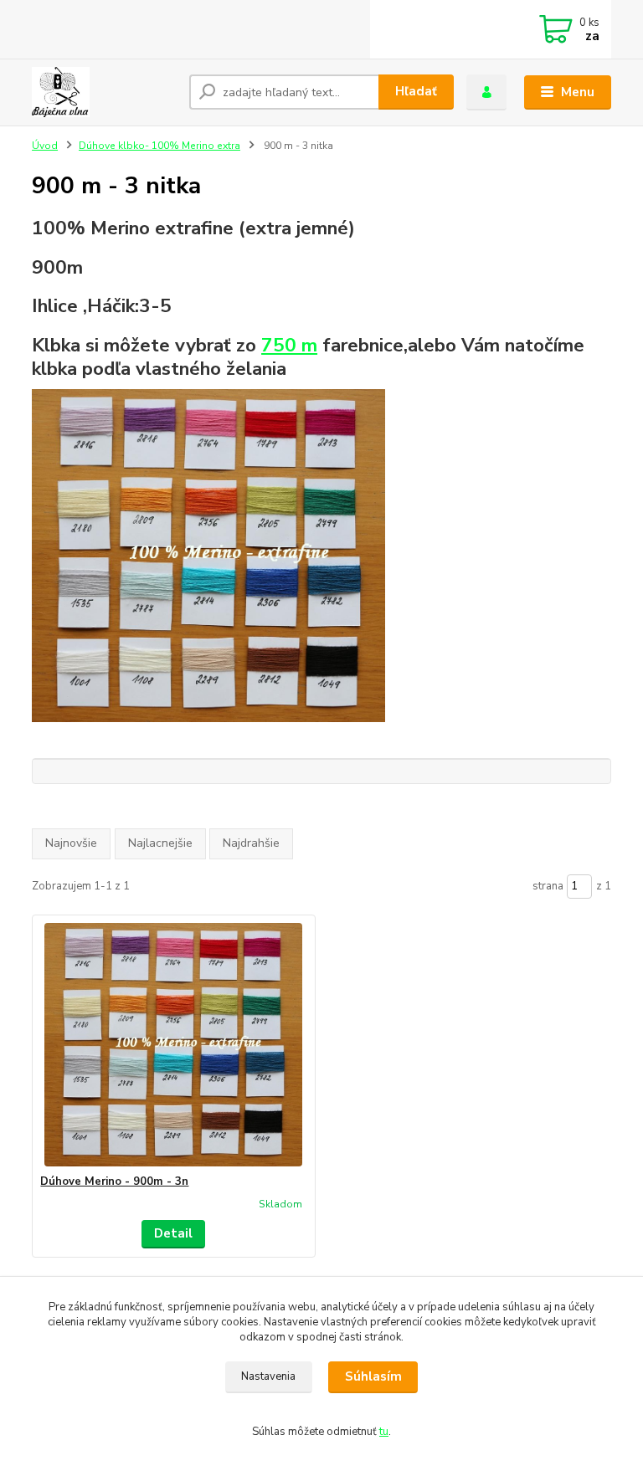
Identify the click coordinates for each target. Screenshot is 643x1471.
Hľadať (416, 91)
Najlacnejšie (160, 843)
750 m (289, 345)
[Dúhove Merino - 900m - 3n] (173, 1044)
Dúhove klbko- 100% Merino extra (159, 145)
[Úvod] (104, 92)
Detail (173, 1233)
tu (383, 1431)
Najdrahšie (251, 843)
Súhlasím (373, 1376)
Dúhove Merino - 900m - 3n (114, 1181)
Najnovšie (71, 843)
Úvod (45, 145)
